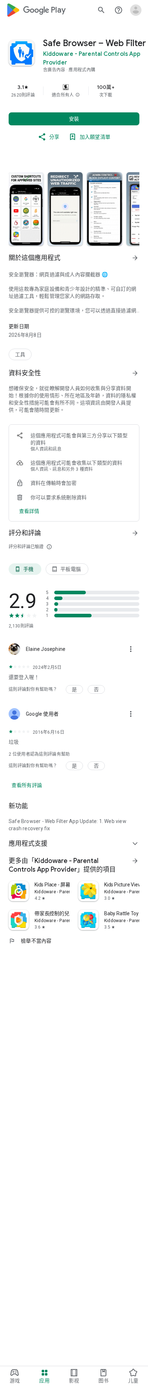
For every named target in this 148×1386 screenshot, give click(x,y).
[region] (74, 91)
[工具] (20, 354)
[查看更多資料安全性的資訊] (135, 373)
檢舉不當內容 (30, 941)
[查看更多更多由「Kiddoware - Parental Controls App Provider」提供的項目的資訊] (135, 860)
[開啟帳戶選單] (135, 10)
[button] (77, 95)
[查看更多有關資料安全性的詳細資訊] (29, 511)
